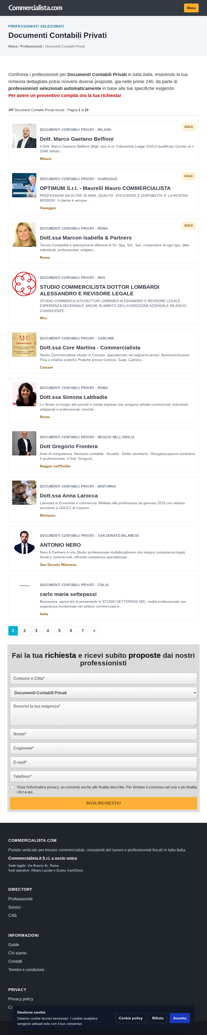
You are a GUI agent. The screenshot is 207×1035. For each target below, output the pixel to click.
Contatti (15, 961)
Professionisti (31, 46)
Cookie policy (131, 1018)
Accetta (179, 1018)
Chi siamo (17, 953)
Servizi (14, 907)
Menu (191, 8)
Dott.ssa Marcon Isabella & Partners (86, 237)
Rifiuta (158, 1018)
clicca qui (24, 792)
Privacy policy (20, 999)
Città (12, 915)
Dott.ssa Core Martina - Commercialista (90, 347)
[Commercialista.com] (35, 8)
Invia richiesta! (103, 803)
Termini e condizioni (26, 970)
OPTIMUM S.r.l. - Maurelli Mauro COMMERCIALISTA (105, 188)
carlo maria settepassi (68, 594)
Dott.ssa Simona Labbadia (73, 397)
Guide (13, 945)
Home (12, 46)
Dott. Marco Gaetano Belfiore (77, 139)
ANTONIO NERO (60, 545)
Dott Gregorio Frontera (69, 446)
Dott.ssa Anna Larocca (69, 495)
